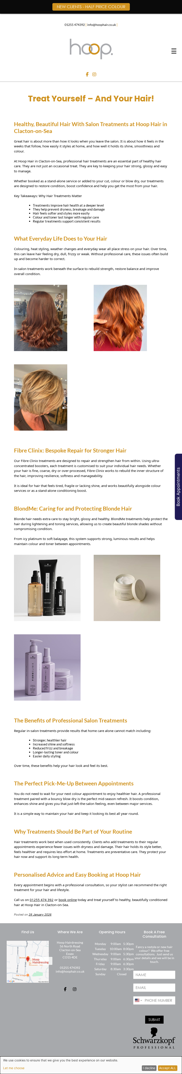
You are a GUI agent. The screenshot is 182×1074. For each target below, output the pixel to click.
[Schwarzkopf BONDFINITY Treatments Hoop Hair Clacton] (47, 699)
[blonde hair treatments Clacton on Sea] (40, 429)
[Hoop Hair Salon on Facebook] (88, 74)
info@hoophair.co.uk (101, 25)
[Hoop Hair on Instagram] (74, 989)
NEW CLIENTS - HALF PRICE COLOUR (91, 6)
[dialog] (91, 1065)
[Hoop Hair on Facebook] (65, 989)
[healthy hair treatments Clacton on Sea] (40, 350)
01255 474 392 (41, 899)
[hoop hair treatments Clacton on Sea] (120, 350)
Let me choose (13, 1068)
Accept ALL (167, 1068)
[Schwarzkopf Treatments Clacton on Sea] (47, 620)
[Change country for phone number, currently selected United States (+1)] (138, 1000)
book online (68, 899)
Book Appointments (178, 487)
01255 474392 (75, 25)
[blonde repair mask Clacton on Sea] (127, 620)
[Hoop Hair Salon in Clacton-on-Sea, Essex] (91, 59)
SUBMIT (154, 1019)
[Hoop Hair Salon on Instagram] (94, 74)
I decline (149, 1068)
